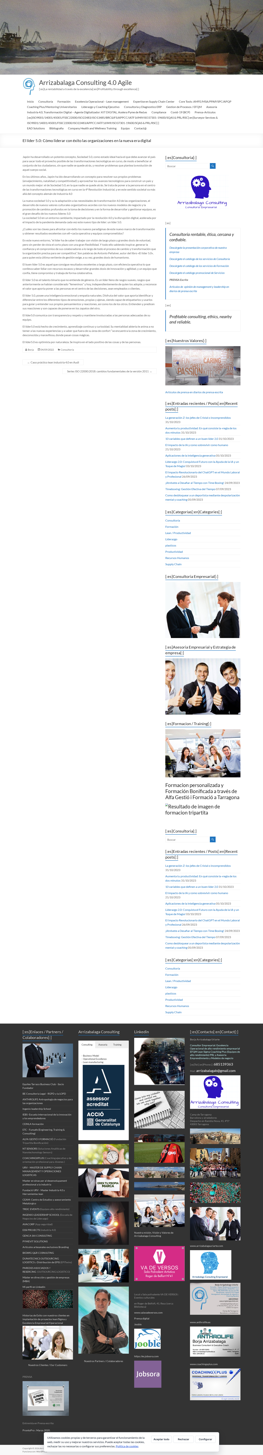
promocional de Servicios (210, 272)
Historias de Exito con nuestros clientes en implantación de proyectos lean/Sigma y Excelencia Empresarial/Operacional (46, 1319)
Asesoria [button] (102, 1044)
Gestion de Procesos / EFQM (184, 106)
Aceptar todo (161, 1439)
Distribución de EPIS (48, 1262)
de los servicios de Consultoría (212, 258)
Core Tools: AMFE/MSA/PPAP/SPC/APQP (205, 101)
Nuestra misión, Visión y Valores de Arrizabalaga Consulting (153, 1234)
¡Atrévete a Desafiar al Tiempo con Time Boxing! (194, 482)
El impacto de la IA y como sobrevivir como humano (196, 445)
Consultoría (45, 101)
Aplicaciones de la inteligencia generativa (190, 455)
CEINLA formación (33, 1123)
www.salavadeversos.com (148, 1312)
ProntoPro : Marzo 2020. (36, 1430)
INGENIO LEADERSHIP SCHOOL (41, 1214)
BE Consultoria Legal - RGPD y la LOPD (44, 1093)
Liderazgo (171, 539)
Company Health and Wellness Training (92, 128)
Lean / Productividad (178, 533)
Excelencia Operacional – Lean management (102, 101)
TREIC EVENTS (31, 1209)
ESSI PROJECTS (31, 1229)
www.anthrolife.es (200, 1322)
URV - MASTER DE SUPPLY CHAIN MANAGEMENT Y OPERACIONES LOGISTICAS (42, 1171)
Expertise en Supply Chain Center (153, 101)
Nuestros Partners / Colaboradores (103, 1361)
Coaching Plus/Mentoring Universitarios (52, 106)
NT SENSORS (30, 1148)
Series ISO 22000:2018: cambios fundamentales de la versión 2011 (109, 371)
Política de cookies (127, 1446)
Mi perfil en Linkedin (34, 1286)
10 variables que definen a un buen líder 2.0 (191, 438)
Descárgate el (177, 258)
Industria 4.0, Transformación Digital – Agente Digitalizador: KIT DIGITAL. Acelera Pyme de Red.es (87, 112)
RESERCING (29, 1271)
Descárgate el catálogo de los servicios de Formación (199, 265)
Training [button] (117, 1044)
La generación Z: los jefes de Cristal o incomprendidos (198, 417)
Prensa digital (142, 1318)
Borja (31, 349)
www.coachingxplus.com (204, 1364)
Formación (63, 101)
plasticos (170, 545)
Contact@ (140, 128)
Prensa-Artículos (205, 112)
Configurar (205, 1439)
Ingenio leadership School (37, 1108)
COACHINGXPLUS (33, 1158)
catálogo (190, 258)
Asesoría (211, 106)
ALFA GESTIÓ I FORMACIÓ (38, 1139)
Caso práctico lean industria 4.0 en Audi (53, 362)
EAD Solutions (36, 128)
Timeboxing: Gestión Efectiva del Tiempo (190, 489)
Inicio (30, 101)
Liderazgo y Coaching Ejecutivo (100, 106)
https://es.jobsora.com (146, 1356)
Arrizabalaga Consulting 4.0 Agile (85, 82)
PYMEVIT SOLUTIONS (35, 1241)
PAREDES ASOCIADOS (36, 1267)
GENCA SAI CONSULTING (37, 1235)
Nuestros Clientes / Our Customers (47, 1365)
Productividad (174, 551)
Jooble (138, 1324)
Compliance (159, 112)
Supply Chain (173, 564)
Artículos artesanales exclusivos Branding (46, 1247)
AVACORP (29, 1224)
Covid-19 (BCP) (180, 112)
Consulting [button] (87, 1044)
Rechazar (183, 1439)
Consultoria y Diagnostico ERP (143, 106)
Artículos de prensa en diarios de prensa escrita (194, 392)
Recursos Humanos (177, 558)
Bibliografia (56, 128)
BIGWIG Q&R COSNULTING (38, 1252)
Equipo (125, 128)
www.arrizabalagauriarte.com (206, 1245)
